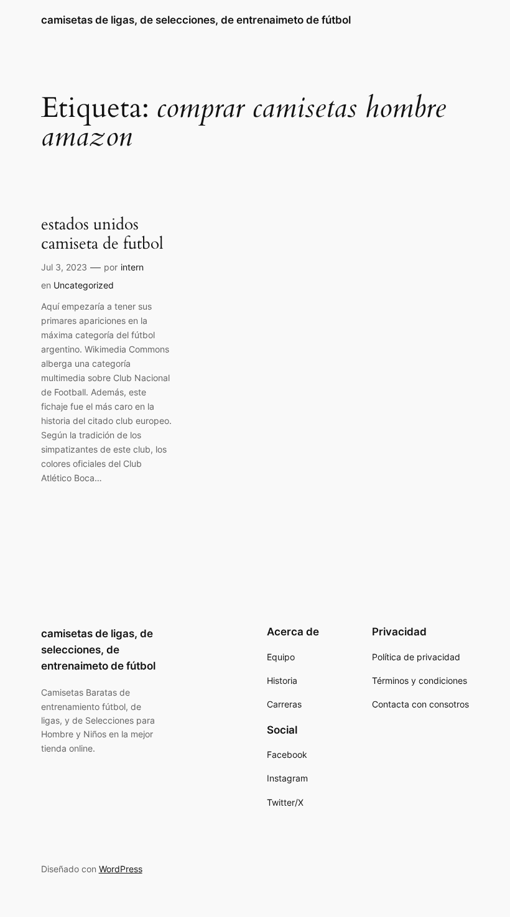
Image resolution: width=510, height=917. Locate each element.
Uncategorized (83, 285)
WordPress (120, 869)
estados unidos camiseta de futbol (102, 234)
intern (132, 267)
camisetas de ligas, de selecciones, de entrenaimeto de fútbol (196, 20)
